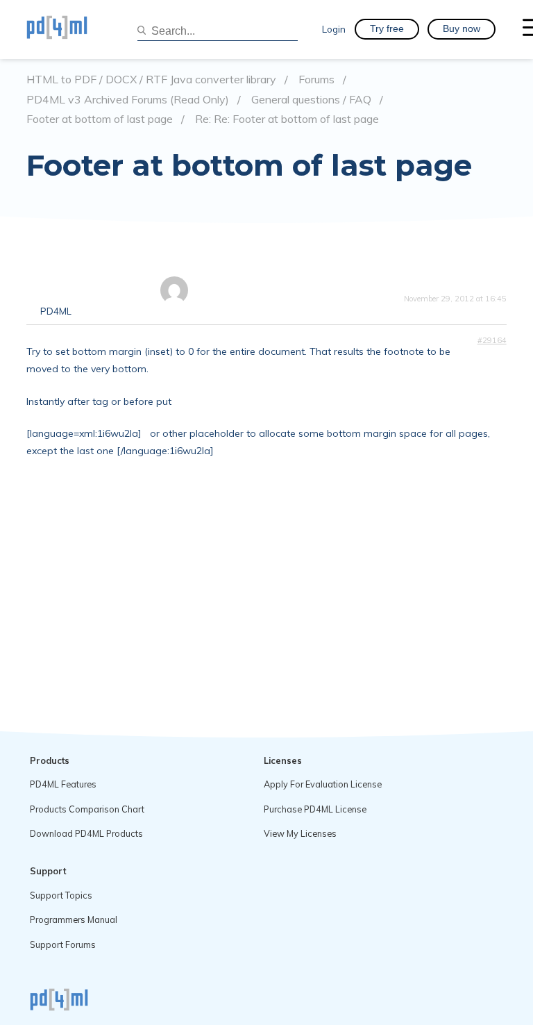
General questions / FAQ (311, 99)
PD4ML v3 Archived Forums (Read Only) (127, 99)
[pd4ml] (71, 29)
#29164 (492, 340)
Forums (316, 79)
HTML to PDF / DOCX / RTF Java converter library (151, 79)
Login (334, 29)
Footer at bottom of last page (99, 119)
